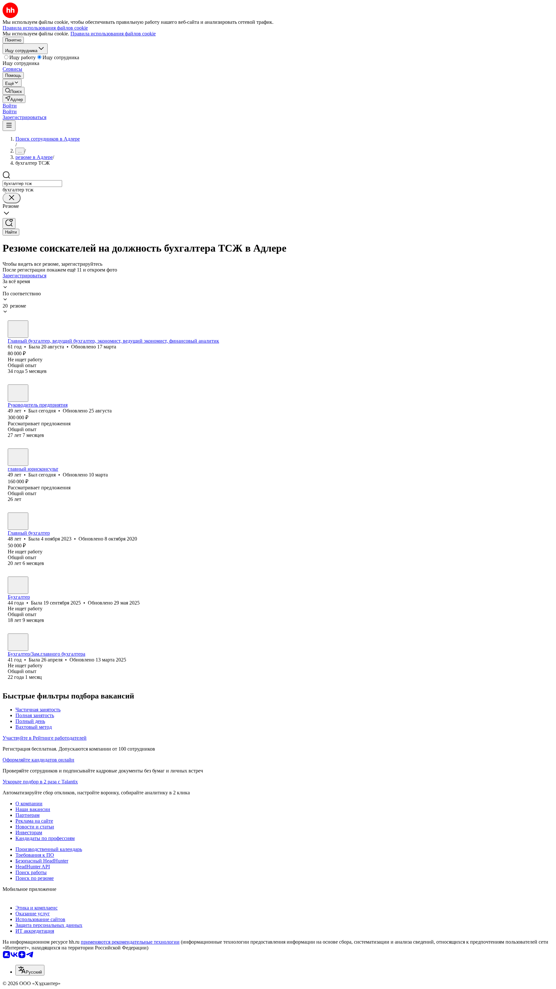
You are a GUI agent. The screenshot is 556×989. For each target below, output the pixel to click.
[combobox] (32, 183)
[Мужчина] (18, 393)
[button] (10, 105)
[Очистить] (12, 198)
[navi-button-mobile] (9, 125)
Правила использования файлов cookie (113, 33)
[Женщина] (18, 329)
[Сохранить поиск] (9, 223)
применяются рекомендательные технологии (130, 942)
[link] (13, 91)
